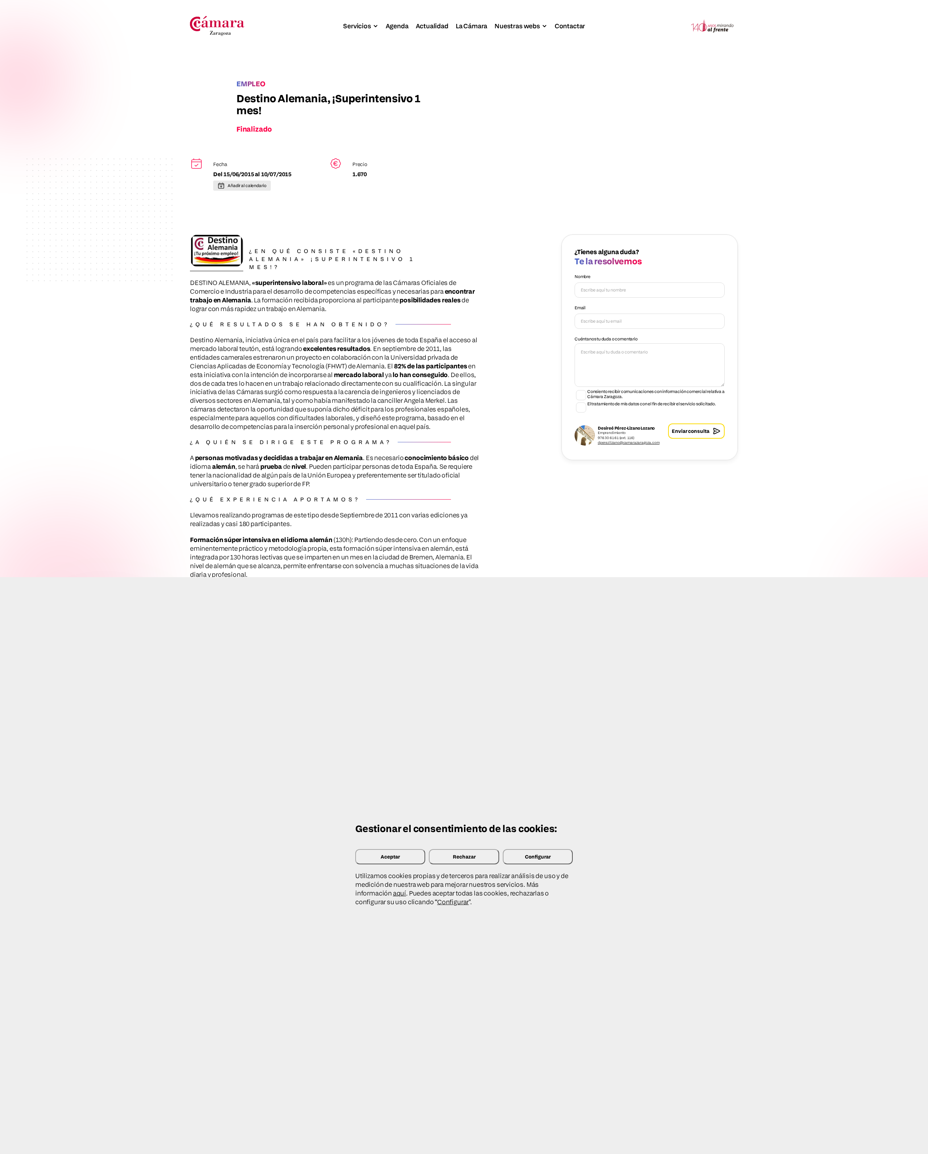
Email (580, 307)
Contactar (570, 26)
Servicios (357, 26)
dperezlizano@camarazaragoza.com (628, 442)
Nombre (583, 276)
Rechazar (464, 856)
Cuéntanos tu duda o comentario (606, 339)
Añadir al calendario (247, 185)
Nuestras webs (517, 26)
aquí (399, 893)
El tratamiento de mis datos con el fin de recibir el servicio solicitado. (651, 403)
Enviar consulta (690, 431)
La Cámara (471, 26)
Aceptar (390, 856)
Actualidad (432, 26)
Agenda (397, 26)
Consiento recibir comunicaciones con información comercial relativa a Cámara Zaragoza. (656, 394)
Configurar (538, 856)
